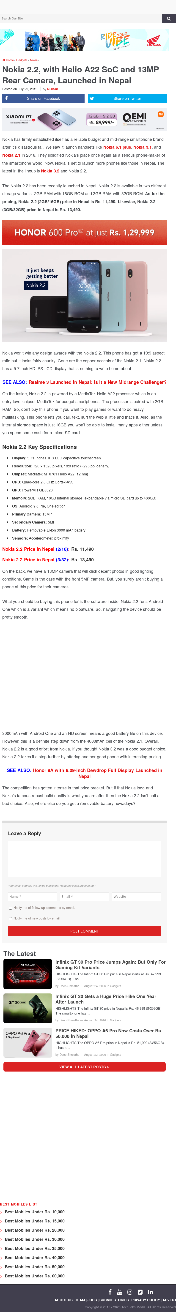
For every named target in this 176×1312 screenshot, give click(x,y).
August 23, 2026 (95, 1054)
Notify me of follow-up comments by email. (44, 907)
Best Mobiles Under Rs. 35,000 (34, 1248)
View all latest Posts (84, 1066)
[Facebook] (110, 1291)
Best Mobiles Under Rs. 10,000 (34, 1212)
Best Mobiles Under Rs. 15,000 (34, 1221)
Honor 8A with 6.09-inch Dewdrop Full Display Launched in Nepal (97, 773)
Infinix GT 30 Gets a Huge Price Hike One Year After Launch (105, 998)
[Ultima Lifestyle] (130, 1195)
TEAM (80, 1299)
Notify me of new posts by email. (37, 918)
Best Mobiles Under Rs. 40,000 (34, 1257)
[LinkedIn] (150, 1291)
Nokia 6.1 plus (117, 147)
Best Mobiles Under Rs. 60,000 (34, 1276)
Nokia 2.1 (11, 155)
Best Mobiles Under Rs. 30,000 (34, 1239)
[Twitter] (140, 1291)
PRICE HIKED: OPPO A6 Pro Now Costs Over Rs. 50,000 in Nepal (108, 1033)
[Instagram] (129, 1291)
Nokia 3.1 (142, 147)
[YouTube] (119, 1291)
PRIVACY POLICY (145, 1299)
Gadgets (115, 986)
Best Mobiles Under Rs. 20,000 (34, 1230)
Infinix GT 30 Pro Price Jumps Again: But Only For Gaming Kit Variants (110, 964)
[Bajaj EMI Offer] (34, 1137)
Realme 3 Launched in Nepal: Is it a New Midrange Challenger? (98, 382)
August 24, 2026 (95, 986)
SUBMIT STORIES (114, 1299)
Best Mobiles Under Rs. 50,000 (34, 1267)
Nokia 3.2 (50, 171)
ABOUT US (64, 1299)
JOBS (92, 1299)
